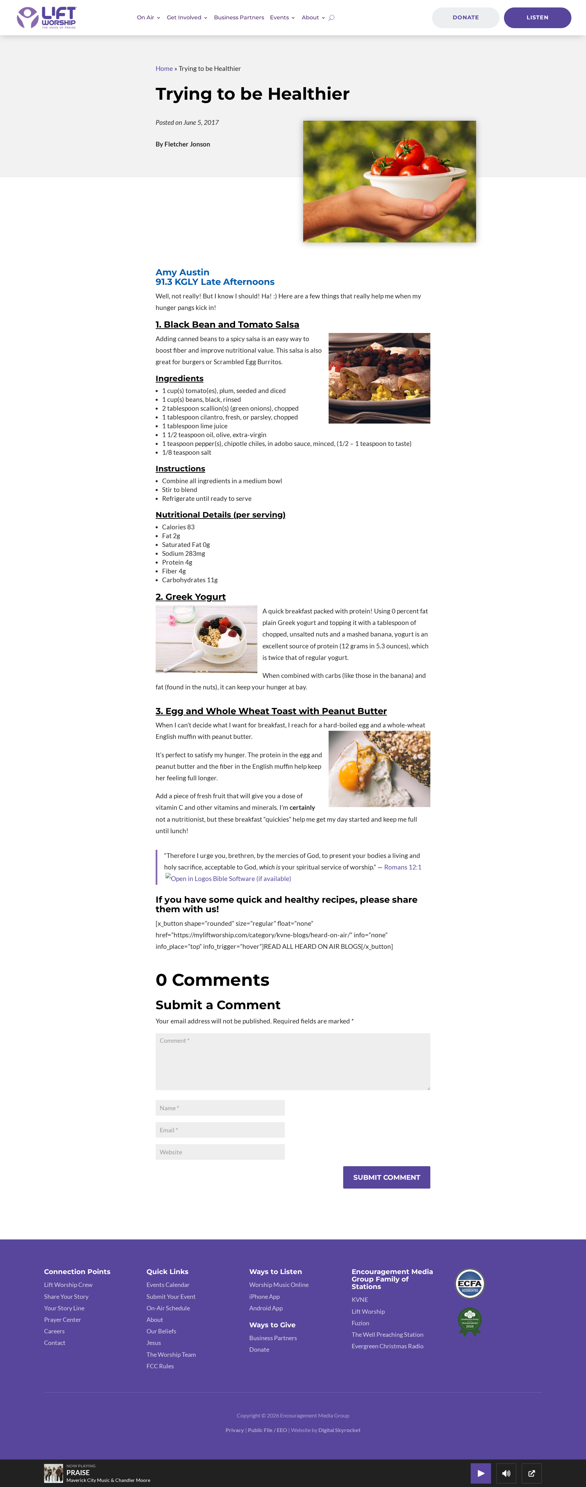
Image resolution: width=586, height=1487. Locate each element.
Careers (54, 1331)
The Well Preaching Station (388, 1334)
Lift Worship (368, 1311)
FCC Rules (160, 1366)
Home (164, 68)
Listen (538, 17)
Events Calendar (168, 1284)
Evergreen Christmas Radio (388, 1346)
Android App (266, 1308)
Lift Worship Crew (68, 1284)
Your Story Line (64, 1308)
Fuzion (360, 1323)
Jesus (153, 1342)
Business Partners (239, 17)
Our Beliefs (161, 1331)
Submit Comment (386, 1177)
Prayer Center (62, 1319)
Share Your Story (66, 1296)
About (154, 1319)
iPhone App (264, 1296)
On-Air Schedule (168, 1308)
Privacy (235, 1430)
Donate (466, 17)
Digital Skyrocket (339, 1430)
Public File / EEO (268, 1430)
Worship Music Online (279, 1284)
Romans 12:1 (403, 867)
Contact (54, 1342)
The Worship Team (171, 1354)
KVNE (360, 1299)
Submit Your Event (171, 1296)
